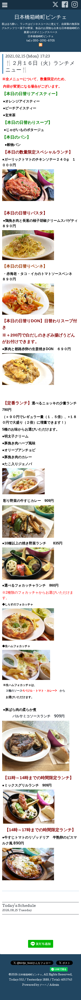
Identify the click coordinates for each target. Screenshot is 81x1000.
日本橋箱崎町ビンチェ (40, 18)
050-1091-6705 (44, 41)
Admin (54, 985)
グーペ (43, 985)
